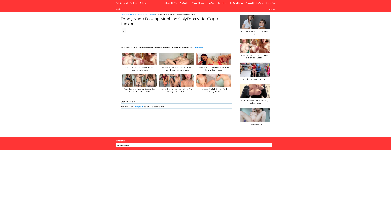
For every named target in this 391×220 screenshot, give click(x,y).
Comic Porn (270, 3)
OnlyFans (211, 3)
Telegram (271, 9)
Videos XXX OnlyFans (254, 3)
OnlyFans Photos (236, 3)
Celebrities (222, 3)
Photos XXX (184, 3)
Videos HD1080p (170, 3)
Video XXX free (198, 3)
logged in (139, 106)
